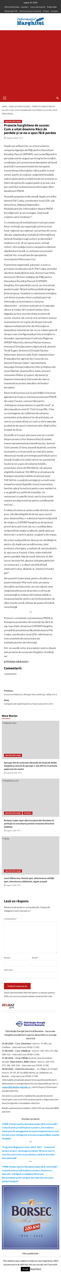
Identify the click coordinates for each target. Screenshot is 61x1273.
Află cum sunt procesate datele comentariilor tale (28, 996)
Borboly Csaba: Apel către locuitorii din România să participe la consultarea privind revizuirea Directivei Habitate (29, 823)
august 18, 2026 (11, 773)
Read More (35, 1269)
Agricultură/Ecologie (13, 121)
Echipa (46, 11)
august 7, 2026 (11, 830)
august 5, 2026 (11, 885)
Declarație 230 (11, 11)
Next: (28, 702)
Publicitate (52, 7)
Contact (54, 11)
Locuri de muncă (37, 7)
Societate (27, 813)
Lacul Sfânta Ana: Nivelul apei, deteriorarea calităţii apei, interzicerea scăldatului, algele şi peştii (29, 880)
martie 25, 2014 (12, 138)
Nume (7, 957)
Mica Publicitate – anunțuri (17, 7)
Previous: (30, 692)
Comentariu (10, 918)
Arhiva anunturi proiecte (30, 11)
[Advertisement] (30, 62)
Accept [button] (25, 1269)
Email (35, 957)
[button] (5, 97)
